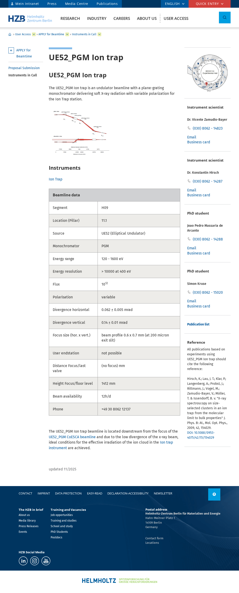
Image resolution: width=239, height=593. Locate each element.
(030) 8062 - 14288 (208, 239)
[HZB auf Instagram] (34, 560)
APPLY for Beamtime (51, 34)
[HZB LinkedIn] (23, 560)
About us (147, 18)
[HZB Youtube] (45, 560)
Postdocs (56, 537)
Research (70, 18)
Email (191, 137)
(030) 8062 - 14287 (207, 181)
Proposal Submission (24, 68)
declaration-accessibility (127, 493)
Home (9, 34)
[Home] (30, 18)
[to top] (214, 494)
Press (52, 3)
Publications (107, 3)
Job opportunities (62, 515)
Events (23, 531)
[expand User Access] (34, 34)
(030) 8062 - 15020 (208, 292)
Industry (96, 18)
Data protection (68, 493)
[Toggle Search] (225, 17)
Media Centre (76, 3)
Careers (121, 18)
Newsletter (163, 493)
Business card (198, 142)
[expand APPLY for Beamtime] (67, 34)
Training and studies (64, 520)
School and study (62, 526)
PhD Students (59, 531)
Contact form (154, 538)
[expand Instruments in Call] (99, 34)
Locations (152, 542)
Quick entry (207, 3)
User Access (176, 18)
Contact (25, 493)
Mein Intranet (27, 3)
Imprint (44, 493)
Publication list (198, 324)
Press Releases (29, 526)
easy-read (94, 493)
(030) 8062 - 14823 (208, 128)
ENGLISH (172, 3)
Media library (27, 520)
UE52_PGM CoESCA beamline (72, 437)
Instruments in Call (84, 34)
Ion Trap (55, 179)
